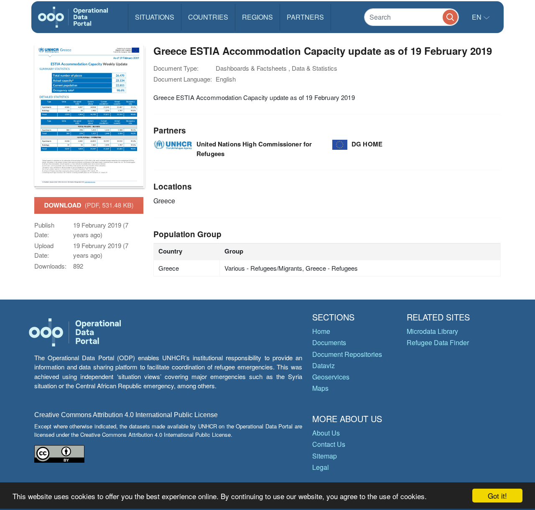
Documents (329, 342)
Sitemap (324, 456)
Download (89, 205)
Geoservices (330, 377)
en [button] (477, 17)
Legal (320, 467)
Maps (320, 388)
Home (321, 331)
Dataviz (323, 365)
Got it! (497, 495)
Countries (208, 17)
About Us (326, 433)
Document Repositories (347, 354)
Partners (305, 17)
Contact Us (328, 444)
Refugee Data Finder (438, 342)
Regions (257, 17)
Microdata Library (432, 331)
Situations (154, 17)
